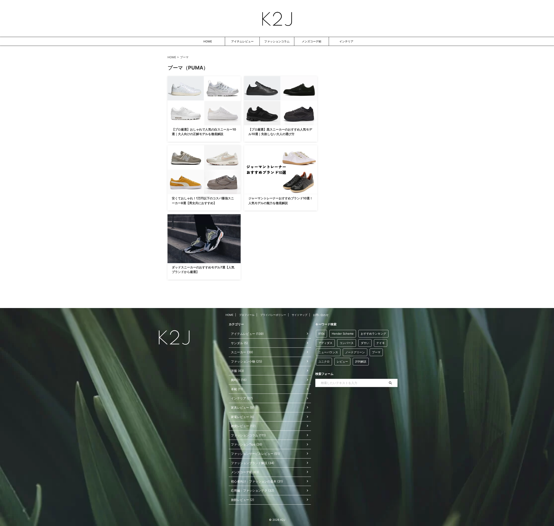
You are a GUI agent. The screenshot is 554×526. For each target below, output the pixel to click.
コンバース (347, 343)
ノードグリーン (355, 352)
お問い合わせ (321, 314)
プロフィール (246, 314)
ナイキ (380, 343)
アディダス (325, 343)
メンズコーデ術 (311, 41)
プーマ (376, 352)
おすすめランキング (373, 333)
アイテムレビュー (242, 41)
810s (321, 333)
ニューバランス (328, 352)
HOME (207, 41)
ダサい (365, 343)
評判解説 (360, 361)
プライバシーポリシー (273, 314)
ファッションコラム (277, 41)
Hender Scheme (343, 333)
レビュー (342, 361)
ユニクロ (324, 361)
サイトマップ (299, 314)
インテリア (346, 41)
